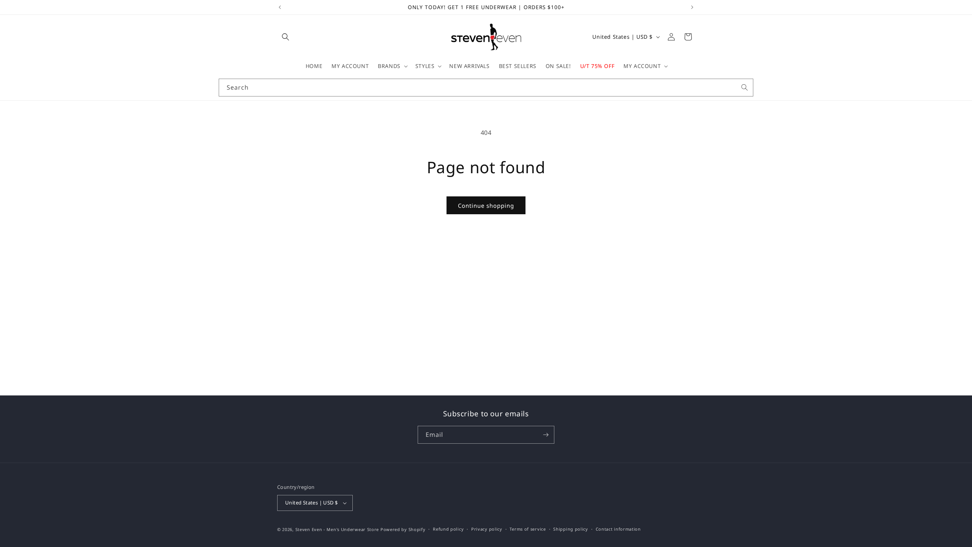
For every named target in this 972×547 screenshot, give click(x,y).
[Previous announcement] (279, 7)
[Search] (744, 87)
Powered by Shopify (403, 529)
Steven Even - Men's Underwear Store (337, 529)
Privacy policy (486, 529)
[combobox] (486, 87)
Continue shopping (486, 205)
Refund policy (448, 529)
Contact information (618, 529)
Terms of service (528, 529)
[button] (285, 36)
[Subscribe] (545, 435)
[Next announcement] (692, 7)
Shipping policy (570, 529)
